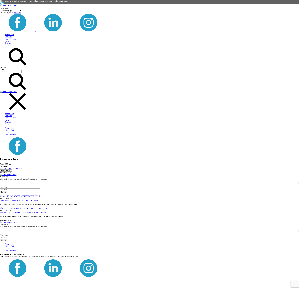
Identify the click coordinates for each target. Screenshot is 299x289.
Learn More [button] (63, 1)
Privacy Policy (10, 130)
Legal (7, 132)
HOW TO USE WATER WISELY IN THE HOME (19, 200)
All (1, 168)
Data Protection (10, 134)
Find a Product (10, 39)
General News (17, 168)
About (7, 45)
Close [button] (2, 3)
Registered (8, 43)
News (7, 41)
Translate (17, 13)
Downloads (7, 168)
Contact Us (9, 128)
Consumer (8, 37)
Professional (9, 35)
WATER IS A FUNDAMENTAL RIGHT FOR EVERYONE (23, 212)
